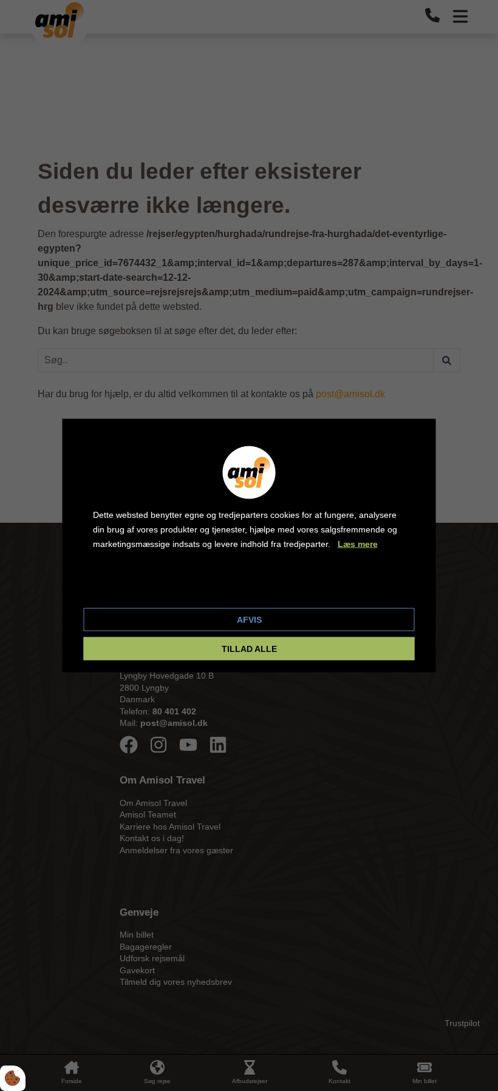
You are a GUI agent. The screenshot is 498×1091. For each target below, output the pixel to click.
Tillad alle (249, 649)
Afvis (249, 620)
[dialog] (249, 545)
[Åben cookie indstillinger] (13, 1078)
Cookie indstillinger (133, 588)
